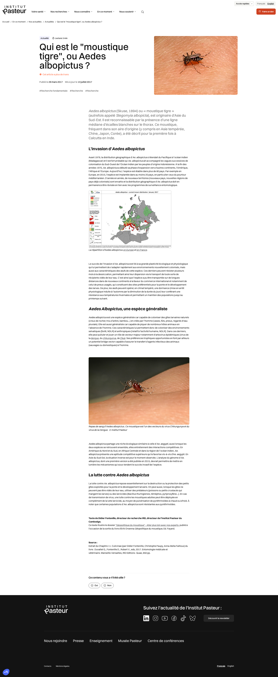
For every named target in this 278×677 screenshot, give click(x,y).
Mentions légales (62, 666)
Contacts (47, 666)
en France (142, 249)
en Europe (128, 249)
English (270, 3)
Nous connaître (82, 11)
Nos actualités (35, 21)
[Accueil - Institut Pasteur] (14, 10)
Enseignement (101, 641)
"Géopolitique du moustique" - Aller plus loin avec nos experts (147, 525)
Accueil (5, 21)
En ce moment (104, 11)
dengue (95, 338)
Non (109, 585)
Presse (78, 641)
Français (261, 3)
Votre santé (37, 11)
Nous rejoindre (55, 641)
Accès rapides (242, 3)
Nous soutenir (126, 11)
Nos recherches (59, 11)
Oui (96, 585)
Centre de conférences (166, 641)
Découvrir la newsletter (218, 618)
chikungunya (109, 338)
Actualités (49, 21)
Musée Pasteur (130, 641)
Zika (122, 338)
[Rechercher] (142, 12)
